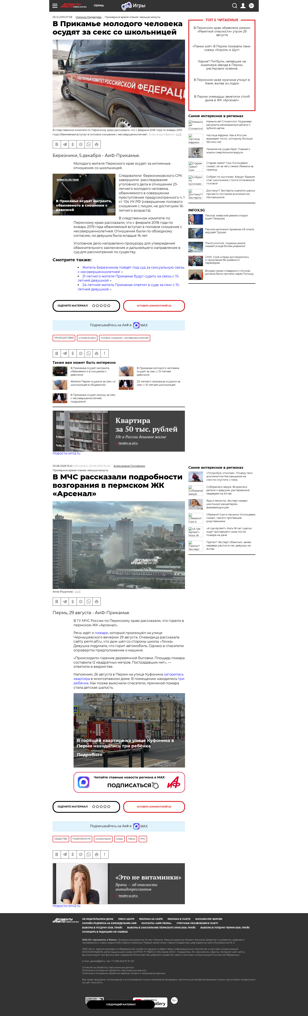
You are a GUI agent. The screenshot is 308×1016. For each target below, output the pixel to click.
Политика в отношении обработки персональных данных (114, 970)
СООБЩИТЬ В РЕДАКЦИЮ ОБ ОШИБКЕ (105, 932)
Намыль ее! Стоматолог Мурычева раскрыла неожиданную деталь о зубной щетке (228, 125)
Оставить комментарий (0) (154, 305)
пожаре (101, 633)
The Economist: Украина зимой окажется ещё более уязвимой (225, 245)
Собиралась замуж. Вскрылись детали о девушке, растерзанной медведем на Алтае (228, 490)
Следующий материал (121, 1004)
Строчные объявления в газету (197, 923)
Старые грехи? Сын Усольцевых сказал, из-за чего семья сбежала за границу (229, 166)
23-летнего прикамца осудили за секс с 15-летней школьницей (158, 383)
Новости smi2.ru (66, 453)
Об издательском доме (97, 919)
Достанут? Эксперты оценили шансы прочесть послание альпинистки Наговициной (230, 194)
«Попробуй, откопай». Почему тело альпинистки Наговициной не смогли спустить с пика (229, 476)
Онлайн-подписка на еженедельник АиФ (109, 923)
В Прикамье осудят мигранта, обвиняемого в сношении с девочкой (90, 371)
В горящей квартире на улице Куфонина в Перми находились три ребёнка (125, 743)
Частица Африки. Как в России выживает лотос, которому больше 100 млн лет (229, 139)
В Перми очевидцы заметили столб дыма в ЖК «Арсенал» (222, 98)
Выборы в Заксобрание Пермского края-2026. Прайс (161, 927)
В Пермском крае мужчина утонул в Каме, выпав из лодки (222, 81)
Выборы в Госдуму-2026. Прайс (102, 927)
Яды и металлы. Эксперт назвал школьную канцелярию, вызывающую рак (227, 504)
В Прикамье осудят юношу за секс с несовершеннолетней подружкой (93, 398)
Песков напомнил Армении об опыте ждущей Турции (229, 231)
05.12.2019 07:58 (62, 17)
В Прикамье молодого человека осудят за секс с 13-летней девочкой (158, 371)
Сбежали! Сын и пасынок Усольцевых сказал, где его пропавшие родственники (230, 518)
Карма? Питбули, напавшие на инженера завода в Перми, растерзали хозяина (222, 65)
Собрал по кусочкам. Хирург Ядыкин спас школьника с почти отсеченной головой (230, 180)
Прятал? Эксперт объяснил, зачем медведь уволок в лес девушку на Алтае (228, 545)
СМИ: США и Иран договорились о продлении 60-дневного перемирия (227, 260)
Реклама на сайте (151, 919)
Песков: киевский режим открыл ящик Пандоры (226, 217)
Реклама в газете (179, 919)
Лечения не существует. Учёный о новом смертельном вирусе (228, 151)
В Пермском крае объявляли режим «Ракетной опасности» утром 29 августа (222, 31)
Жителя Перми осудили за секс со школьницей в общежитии (93, 383)
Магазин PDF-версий (208, 919)
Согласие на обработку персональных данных (108, 967)
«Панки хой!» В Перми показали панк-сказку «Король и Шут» (222, 48)
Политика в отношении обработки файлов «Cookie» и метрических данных (123, 973)
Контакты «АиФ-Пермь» (156, 923)
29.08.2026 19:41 (62, 465)
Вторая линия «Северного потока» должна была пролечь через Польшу (229, 272)
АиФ (179, 134)
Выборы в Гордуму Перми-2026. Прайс (225, 927)
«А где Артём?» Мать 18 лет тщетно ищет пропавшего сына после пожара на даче (229, 532)
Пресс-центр (126, 919)
